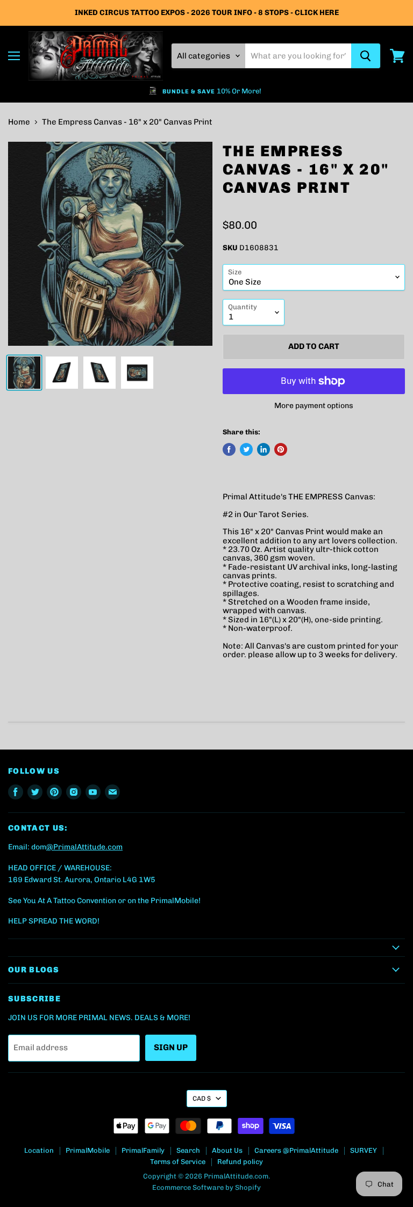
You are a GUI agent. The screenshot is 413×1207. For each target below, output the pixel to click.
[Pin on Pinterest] (280, 449)
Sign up (171, 1047)
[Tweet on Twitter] (246, 449)
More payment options (313, 406)
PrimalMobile (88, 1150)
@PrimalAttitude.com (84, 847)
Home (19, 122)
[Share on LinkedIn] (263, 449)
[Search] (365, 55)
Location (39, 1150)
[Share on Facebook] (229, 449)
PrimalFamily (143, 1150)
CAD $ (202, 1098)
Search (188, 1150)
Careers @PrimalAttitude (296, 1150)
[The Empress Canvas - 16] (24, 372)
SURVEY (363, 1150)
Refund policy (240, 1162)
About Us (227, 1150)
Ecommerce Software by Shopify (206, 1187)
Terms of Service (177, 1162)
